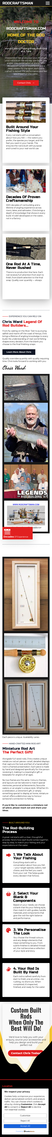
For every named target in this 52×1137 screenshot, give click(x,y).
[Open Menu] (48, 3)
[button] (2, 55)
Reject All (25, 1121)
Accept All (25, 1126)
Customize (25, 1115)
